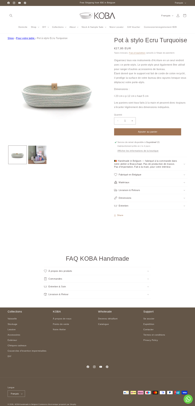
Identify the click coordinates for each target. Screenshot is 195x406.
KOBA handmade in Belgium (26, 404)
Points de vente (61, 324)
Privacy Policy (150, 340)
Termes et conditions (154, 335)
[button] (11, 15)
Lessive (12, 329)
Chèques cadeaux (17, 345)
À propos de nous (62, 319)
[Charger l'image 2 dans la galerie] (37, 155)
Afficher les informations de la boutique (138, 151)
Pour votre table (25, 38)
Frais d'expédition (137, 53)
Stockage (12, 324)
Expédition (148, 324)
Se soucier (148, 319)
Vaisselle (12, 319)
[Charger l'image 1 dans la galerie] (17, 155)
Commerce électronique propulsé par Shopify (57, 404)
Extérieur (12, 340)
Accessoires (14, 335)
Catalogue (103, 324)
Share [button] (120, 215)
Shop (11, 38)
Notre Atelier (59, 329)
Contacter (148, 329)
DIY (9, 356)
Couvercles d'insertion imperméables (27, 351)
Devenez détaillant (108, 319)
